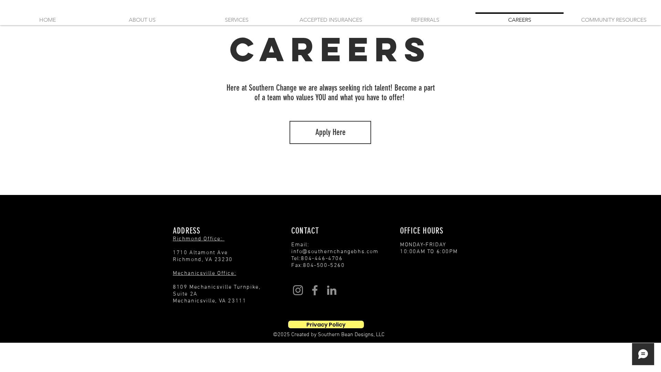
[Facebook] (315, 290)
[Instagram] (298, 290)
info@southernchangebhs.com (335, 251)
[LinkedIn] (331, 290)
